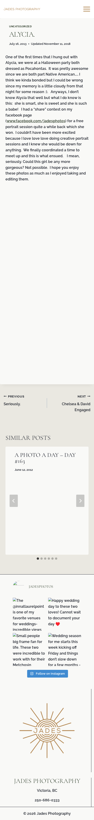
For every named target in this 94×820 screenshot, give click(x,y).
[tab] (38, 558)
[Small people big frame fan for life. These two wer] (29, 649)
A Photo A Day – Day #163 (45, 457)
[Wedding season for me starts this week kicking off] (64, 649)
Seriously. (14, 400)
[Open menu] (87, 9)
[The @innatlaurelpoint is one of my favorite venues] (29, 614)
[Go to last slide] (14, 501)
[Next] (80, 501)
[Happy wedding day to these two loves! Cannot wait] (64, 614)
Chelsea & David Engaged (76, 403)
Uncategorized (20, 26)
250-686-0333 (47, 800)
